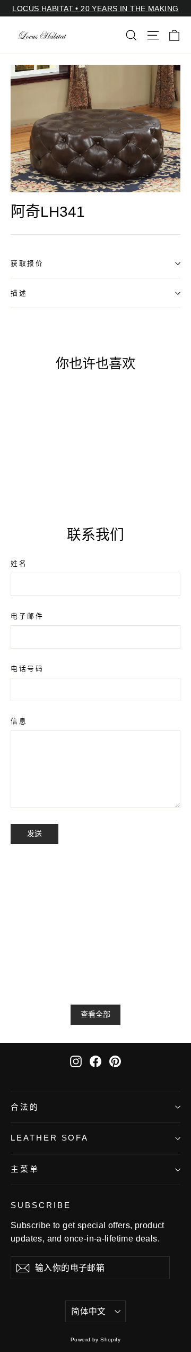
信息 (19, 721)
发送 (34, 833)
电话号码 (27, 669)
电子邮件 (27, 616)
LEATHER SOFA (50, 1138)
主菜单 (25, 1169)
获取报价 (27, 263)
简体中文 (88, 1311)
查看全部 (95, 1014)
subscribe (41, 1205)
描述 (19, 293)
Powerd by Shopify (95, 1339)
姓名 (19, 563)
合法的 (25, 1107)
